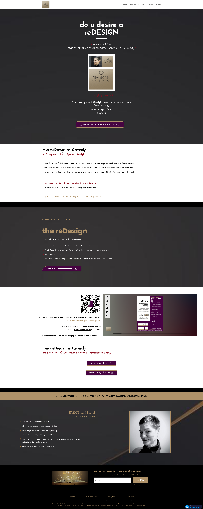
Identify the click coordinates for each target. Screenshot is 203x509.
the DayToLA (134, 4)
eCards (158, 4)
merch (151, 4)
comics (144, 4)
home (125, 4)
